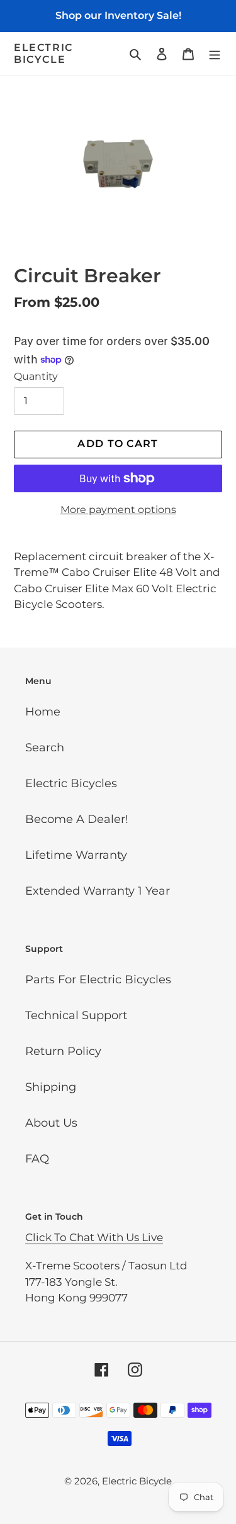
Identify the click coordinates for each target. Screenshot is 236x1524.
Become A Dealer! (76, 819)
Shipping (50, 1087)
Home (42, 712)
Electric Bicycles (71, 783)
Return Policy (63, 1051)
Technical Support (76, 1015)
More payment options (118, 510)
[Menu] (214, 54)
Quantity (36, 376)
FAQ (37, 1159)
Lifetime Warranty (76, 855)
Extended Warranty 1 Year (97, 891)
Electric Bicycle (43, 53)
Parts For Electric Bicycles (98, 979)
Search (44, 747)
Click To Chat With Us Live (94, 1237)
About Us (51, 1123)
